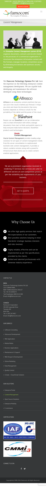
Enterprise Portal (10, 390)
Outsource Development (12, 334)
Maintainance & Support (12, 352)
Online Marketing (10, 361)
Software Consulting (11, 330)
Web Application (10, 339)
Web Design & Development (14, 357)
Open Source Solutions (12, 399)
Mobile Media (9, 343)
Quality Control (9, 370)
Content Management (11, 395)
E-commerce (9, 408)
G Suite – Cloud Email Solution (14, 375)
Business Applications (11, 348)
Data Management (10, 366)
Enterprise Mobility (10, 404)
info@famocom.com (27, 3)
